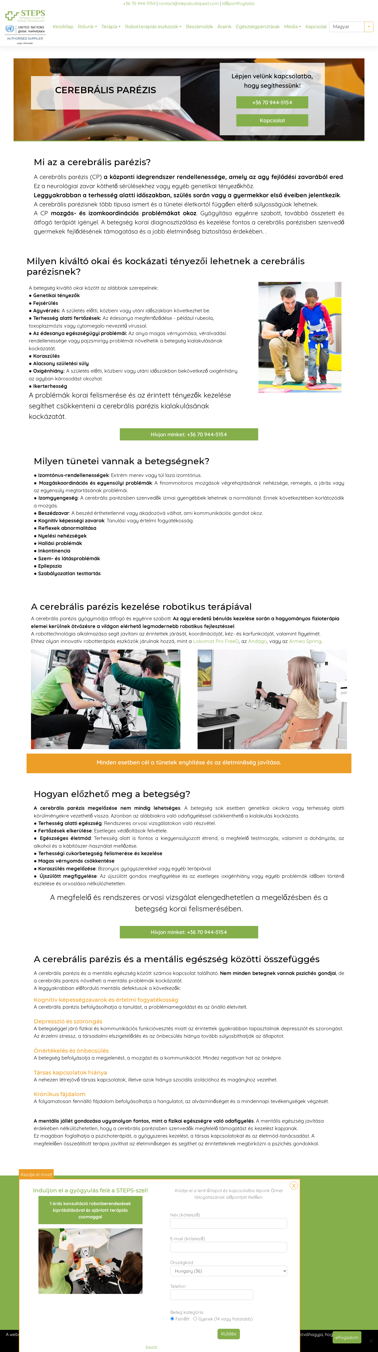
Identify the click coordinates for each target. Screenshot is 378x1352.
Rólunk (86, 26)
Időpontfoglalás (238, 3)
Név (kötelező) (185, 1215)
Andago (257, 641)
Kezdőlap (63, 26)
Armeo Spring (305, 641)
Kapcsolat (316, 26)
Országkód (181, 1262)
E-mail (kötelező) (187, 1238)
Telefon (177, 1286)
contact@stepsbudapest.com (189, 3)
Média (291, 26)
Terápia (109, 26)
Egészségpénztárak (258, 26)
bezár (152, 1347)
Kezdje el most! (36, 1174)
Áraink (225, 26)
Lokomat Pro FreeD (216, 641)
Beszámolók (199, 26)
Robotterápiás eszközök (151, 26)
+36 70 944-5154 (139, 3)
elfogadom (347, 1337)
